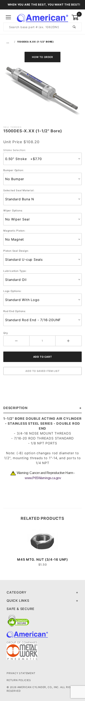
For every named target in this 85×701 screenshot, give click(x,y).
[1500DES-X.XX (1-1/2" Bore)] (42, 93)
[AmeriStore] (42, 17)
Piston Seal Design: (16, 250)
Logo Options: (12, 291)
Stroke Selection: (14, 150)
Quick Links (18, 600)
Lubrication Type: (15, 270)
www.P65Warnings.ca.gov (43, 478)
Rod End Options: (14, 311)
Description (15, 408)
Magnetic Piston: (14, 230)
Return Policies (19, 680)
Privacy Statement (21, 673)
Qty (5, 332)
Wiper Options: (13, 210)
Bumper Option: (13, 170)
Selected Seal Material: (18, 190)
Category (16, 592)
